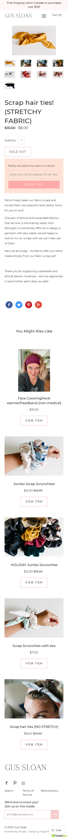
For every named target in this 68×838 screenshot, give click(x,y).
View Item (34, 420)
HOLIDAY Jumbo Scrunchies (34, 565)
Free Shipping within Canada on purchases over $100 (34, 5)
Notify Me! (34, 184)
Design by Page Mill (39, 831)
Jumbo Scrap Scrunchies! (34, 484)
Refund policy (49, 790)
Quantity (10, 140)
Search (9, 790)
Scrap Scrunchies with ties (34, 646)
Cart (57, 15)
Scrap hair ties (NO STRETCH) (34, 727)
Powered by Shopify (15, 831)
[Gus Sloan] (9, 304)
